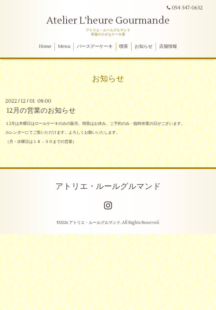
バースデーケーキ (95, 46)
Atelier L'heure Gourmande (108, 21)
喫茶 (123, 46)
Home (45, 46)
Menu (64, 46)
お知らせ (144, 46)
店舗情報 (168, 46)
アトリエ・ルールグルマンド (108, 186)
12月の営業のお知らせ (41, 110)
